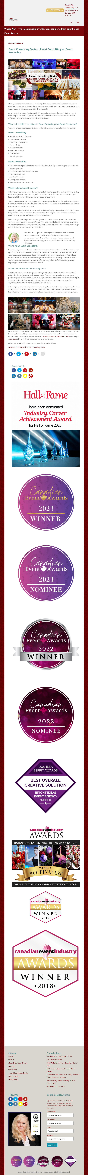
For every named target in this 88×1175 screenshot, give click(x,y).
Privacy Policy (13, 1079)
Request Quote (13, 1076)
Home (10, 1056)
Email (49, 1127)
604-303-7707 (70, 14)
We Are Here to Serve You (56, 1086)
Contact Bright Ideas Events (18, 1073)
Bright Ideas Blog (15, 43)
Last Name (51, 1119)
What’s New (12, 1070)
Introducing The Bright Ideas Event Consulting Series (26, 347)
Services (11, 1060)
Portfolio (11, 1066)
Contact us (12, 339)
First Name (51, 1111)
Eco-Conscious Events (54, 1060)
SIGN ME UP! (52, 1145)
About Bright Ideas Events (17, 1063)
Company (50, 1135)
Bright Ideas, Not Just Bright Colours (59, 1056)
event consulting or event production (56, 336)
